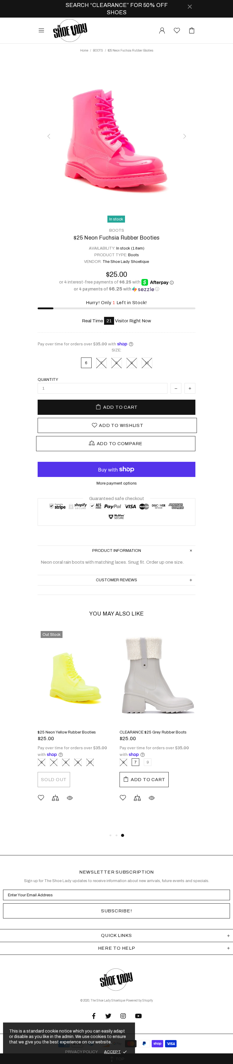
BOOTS (98, 50)
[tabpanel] (75, 724)
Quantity (48, 380)
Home (84, 50)
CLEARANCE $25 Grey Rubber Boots (153, 732)
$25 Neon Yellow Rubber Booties (67, 732)
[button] (116, 289)
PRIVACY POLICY (81, 1052)
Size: (116, 350)
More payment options (116, 483)
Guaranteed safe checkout (116, 498)
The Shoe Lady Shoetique (70, 30)
